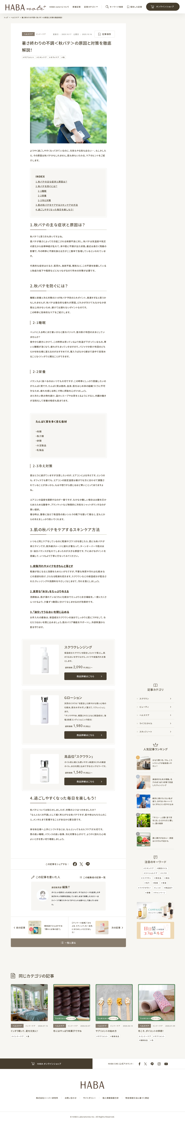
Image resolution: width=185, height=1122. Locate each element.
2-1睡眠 (42, 191)
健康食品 (115, 1036)
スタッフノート (145, 731)
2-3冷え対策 (44, 200)
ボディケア (55, 57)
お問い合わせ (71, 1098)
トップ (6, 17)
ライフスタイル (145, 723)
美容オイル (162, 868)
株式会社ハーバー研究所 (47, 1098)
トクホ (164, 873)
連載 (149, 892)
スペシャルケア (151, 873)
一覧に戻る (70, 942)
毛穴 (148, 883)
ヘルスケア (15, 17)
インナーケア (41, 34)
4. (37, 209)
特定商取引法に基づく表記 (137, 1098)
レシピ (158, 888)
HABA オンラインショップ (49, 1063)
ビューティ (144, 706)
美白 (168, 878)
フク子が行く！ (145, 888)
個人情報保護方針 (111, 1098)
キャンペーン (160, 892)
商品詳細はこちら (85, 676)
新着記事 (77, 6)
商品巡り (169, 888)
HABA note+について (59, 6)
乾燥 (156, 883)
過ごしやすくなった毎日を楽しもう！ (56, 209)
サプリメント (29, 57)
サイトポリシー (89, 1098)
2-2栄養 (42, 195)
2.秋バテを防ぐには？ (46, 186)
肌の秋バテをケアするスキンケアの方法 (58, 204)
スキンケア (42, 57)
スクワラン (144, 698)
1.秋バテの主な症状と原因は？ (51, 181)
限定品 (158, 878)
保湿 (164, 883)
